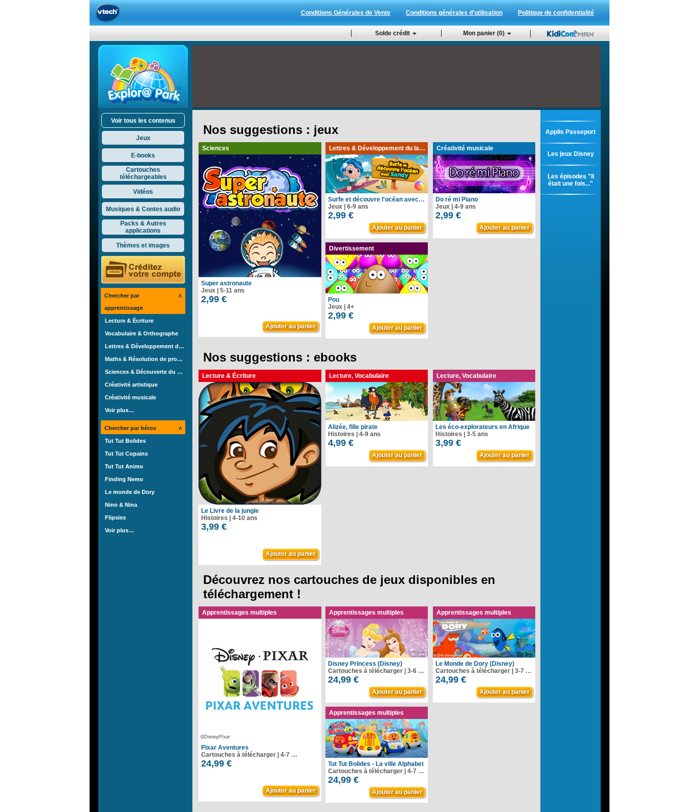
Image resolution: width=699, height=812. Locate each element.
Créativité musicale (130, 397)
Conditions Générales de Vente (345, 12)
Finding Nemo (124, 479)
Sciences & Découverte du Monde (145, 372)
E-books (143, 155)
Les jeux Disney (571, 153)
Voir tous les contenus (143, 120)
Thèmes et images (143, 245)
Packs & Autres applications (143, 227)
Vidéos (143, 191)
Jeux (143, 138)
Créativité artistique (131, 384)
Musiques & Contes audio (143, 209)
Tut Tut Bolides (125, 441)
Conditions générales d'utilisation (454, 12)
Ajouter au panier (291, 326)
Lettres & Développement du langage (145, 346)
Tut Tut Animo (124, 466)
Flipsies (115, 517)
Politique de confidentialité (556, 12)
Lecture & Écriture (129, 321)
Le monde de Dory (130, 492)
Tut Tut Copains (126, 453)
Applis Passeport (570, 132)
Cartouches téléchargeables (143, 173)
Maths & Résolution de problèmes (145, 359)
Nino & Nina (121, 505)
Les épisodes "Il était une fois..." (571, 180)
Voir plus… (119, 410)
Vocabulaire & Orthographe (141, 333)
